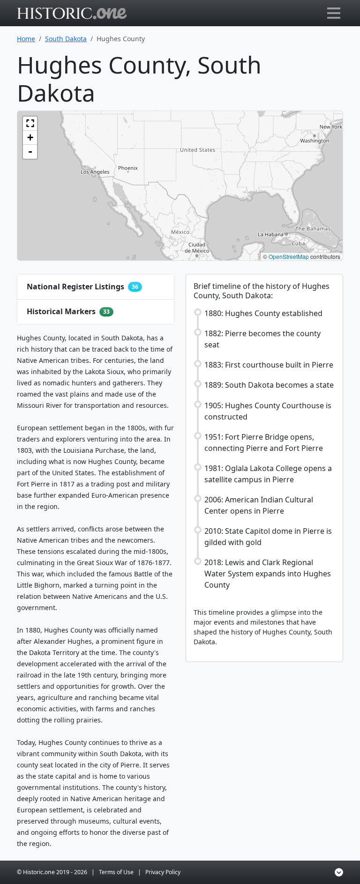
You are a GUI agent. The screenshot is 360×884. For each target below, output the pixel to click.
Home (26, 38)
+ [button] (30, 137)
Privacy (162, 872)
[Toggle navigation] (333, 13)
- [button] (30, 151)
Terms (116, 872)
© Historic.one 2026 (52, 872)
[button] (30, 124)
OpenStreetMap (289, 256)
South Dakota (66, 38)
